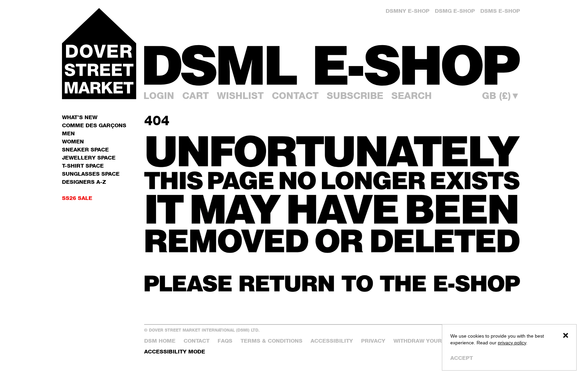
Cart (195, 95)
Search (411, 95)
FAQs (225, 341)
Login (158, 95)
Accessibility (332, 341)
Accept (461, 358)
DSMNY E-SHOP (407, 11)
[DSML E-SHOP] (332, 65)
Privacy (373, 341)
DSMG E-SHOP (455, 11)
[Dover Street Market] (99, 53)
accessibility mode (174, 351)
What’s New (79, 117)
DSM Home (159, 341)
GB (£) (501, 95)
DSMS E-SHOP (500, 11)
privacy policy (512, 342)
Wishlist (240, 95)
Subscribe (355, 95)
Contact (295, 95)
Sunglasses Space (91, 174)
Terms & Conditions (271, 341)
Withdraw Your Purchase (434, 341)
